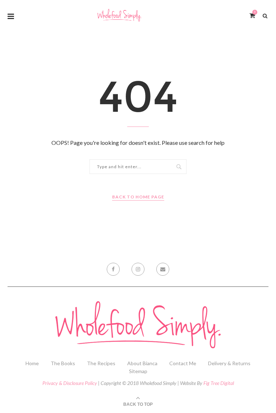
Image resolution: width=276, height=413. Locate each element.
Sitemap (138, 371)
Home (32, 363)
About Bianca (142, 363)
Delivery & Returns (229, 363)
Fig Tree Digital (218, 383)
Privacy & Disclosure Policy (69, 383)
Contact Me (182, 363)
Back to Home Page (138, 196)
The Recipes (101, 363)
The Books (63, 363)
